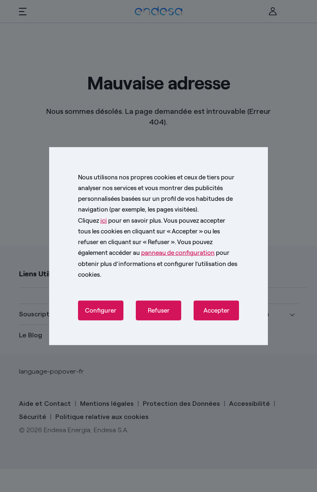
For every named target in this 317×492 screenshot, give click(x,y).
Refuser (159, 310)
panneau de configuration (178, 253)
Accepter (216, 310)
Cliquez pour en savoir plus (119, 220)
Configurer (100, 310)
